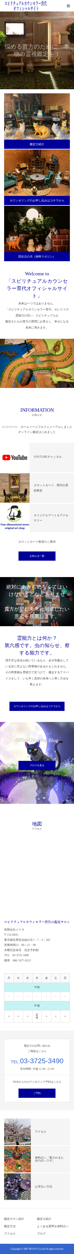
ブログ (41, 1233)
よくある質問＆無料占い (53, 1226)
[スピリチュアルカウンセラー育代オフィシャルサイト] (25, 6)
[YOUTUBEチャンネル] (15, 457)
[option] (37, 50)
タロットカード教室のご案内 (37, 541)
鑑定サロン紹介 (14, 1218)
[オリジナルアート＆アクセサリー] (15, 518)
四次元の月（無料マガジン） (37, 256)
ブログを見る (37, 765)
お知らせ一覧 (37, 556)
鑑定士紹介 (37, 144)
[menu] (68, 5)
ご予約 (37, 1093)
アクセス (10, 1233)
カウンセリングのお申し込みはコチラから (37, 200)
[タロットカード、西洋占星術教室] (15, 488)
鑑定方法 (10, 1226)
